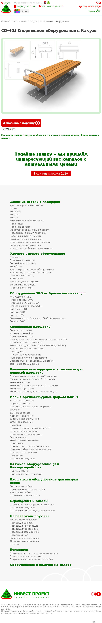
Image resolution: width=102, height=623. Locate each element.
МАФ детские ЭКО (20, 297)
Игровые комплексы (21, 288)
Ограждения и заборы (29, 501)
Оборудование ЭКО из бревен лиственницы (47, 293)
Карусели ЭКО (18, 309)
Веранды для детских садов (25, 245)
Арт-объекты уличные (22, 400)
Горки (13, 208)
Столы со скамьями (21, 422)
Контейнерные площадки (24, 538)
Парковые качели (20, 403)
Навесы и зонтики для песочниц (28, 233)
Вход (84, 6)
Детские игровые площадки (35, 201)
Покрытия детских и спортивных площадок (34, 553)
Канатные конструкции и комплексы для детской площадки (46, 371)
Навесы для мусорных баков (26, 434)
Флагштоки (16, 455)
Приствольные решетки (23, 452)
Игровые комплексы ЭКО (24, 303)
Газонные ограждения (22, 458)
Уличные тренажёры (21, 333)
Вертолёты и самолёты (23, 263)
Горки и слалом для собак (25, 495)
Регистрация (94, 6)
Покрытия (19, 549)
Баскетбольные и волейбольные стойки (32, 361)
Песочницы (16, 224)
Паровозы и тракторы (22, 260)
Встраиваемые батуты (22, 284)
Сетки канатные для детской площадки (32, 379)
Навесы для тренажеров (24, 529)
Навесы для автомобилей (24, 532)
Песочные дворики (20, 227)
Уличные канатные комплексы (27, 348)
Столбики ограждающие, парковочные (32, 510)
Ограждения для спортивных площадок (32, 504)
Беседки (15, 409)
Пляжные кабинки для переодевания (30, 449)
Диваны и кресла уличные (24, 419)
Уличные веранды (20, 413)
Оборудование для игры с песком (29, 230)
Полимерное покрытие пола (26, 556)
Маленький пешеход (21, 275)
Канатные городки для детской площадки (33, 391)
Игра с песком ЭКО (21, 300)
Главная (5, 21)
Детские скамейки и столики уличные (31, 248)
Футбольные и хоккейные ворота (28, 358)
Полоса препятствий (21, 336)
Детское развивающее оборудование (32, 269)
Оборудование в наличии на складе (40, 564)
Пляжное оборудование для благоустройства (34, 465)
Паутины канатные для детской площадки (33, 376)
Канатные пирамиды (22, 388)
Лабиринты (16, 278)
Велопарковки (18, 437)
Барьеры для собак (21, 486)
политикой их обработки (39, 613)
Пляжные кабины (19, 471)
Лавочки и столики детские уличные (30, 428)
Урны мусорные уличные (24, 431)
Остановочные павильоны (24, 541)
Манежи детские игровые (24, 281)
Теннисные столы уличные (24, 364)
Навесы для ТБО (19, 535)
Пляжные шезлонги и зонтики (26, 474)
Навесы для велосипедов (24, 526)
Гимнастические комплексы (26, 239)
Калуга (7, 3)
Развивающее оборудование (26, 220)
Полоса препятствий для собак (27, 489)
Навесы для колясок (21, 523)
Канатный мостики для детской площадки (34, 385)
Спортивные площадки (24, 21)
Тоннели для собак (20, 492)
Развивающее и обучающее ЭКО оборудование (38, 318)
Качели (14, 217)
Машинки (15, 257)
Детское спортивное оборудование (30, 242)
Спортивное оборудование (54, 21)
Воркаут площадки (21, 330)
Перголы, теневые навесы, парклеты (30, 406)
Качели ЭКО (17, 315)
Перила (14, 544)
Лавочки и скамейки (21, 416)
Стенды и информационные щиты (29, 446)
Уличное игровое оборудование (37, 253)
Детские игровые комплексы (26, 205)
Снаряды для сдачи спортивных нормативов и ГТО (38, 339)
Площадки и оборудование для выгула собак (44, 481)
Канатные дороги (20, 382)
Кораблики (16, 266)
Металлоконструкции (29, 516)
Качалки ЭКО (17, 312)
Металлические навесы (23, 519)
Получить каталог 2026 (51, 173)
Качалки (14, 214)
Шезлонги (15, 425)
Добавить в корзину (19, 123)
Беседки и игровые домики (25, 236)
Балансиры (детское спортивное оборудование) (38, 345)
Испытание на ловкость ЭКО (26, 306)
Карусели (15, 211)
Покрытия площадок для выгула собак (31, 559)
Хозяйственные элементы (24, 440)
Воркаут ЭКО (17, 321)
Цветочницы (16, 443)
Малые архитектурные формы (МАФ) (44, 397)
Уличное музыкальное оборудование (31, 272)
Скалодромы (17, 351)
